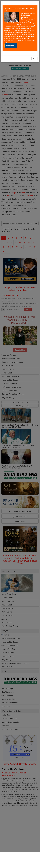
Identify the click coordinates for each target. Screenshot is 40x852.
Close (34, 59)
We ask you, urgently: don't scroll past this (19, 9)
